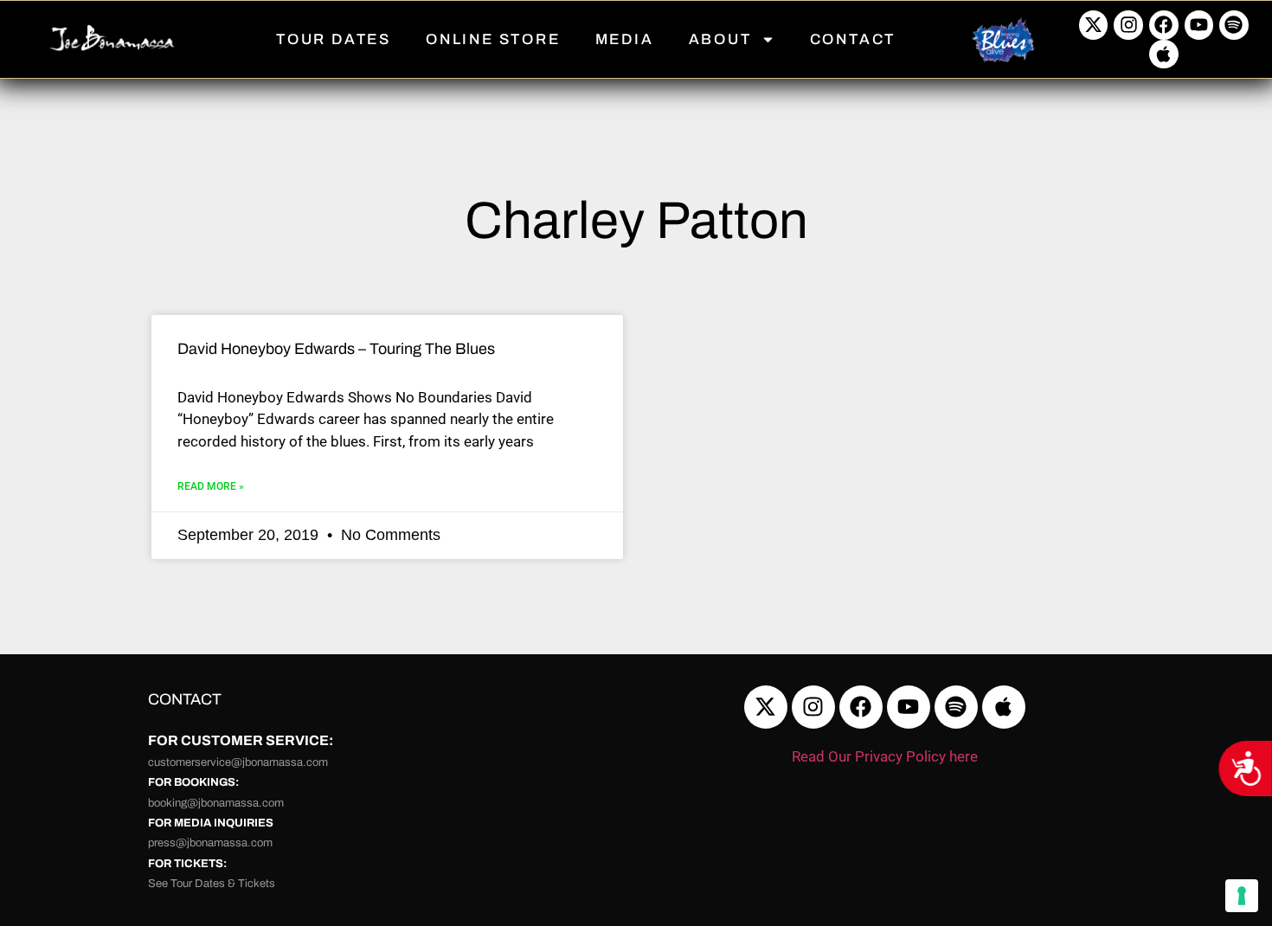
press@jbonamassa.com (210, 843)
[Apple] (1164, 54)
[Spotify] (1234, 25)
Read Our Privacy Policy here (885, 756)
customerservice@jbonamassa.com (238, 762)
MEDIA (624, 39)
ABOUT (720, 39)
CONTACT (853, 39)
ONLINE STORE (493, 39)
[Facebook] (1164, 25)
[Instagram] (1128, 25)
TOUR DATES (333, 39)
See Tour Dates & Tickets (211, 884)
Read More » (210, 486)
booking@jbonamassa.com (216, 803)
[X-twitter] (1093, 25)
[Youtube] (1199, 25)
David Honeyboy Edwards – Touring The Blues (336, 348)
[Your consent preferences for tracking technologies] (1241, 895)
